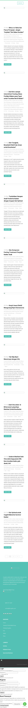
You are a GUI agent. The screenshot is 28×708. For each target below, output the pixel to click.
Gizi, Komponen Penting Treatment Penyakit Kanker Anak (13, 252)
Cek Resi (5, 646)
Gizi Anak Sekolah (10, 204)
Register (1, 677)
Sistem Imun (10, 522)
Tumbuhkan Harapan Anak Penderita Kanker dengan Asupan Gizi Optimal (13, 199)
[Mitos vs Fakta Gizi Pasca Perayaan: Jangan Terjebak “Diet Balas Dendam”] (14, 16)
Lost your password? (8, 677)
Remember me (4, 674)
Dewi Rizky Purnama (8, 154)
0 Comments (7, 43)
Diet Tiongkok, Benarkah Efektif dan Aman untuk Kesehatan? (13, 145)
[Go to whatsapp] (24, 704)
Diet (16, 34)
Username (2, 681)
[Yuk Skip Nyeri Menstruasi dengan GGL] (14, 349)
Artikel (4, 633)
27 (6, 156)
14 (12, 524)
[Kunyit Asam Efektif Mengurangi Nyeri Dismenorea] (14, 298)
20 (17, 111)
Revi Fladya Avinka (19, 522)
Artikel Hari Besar (19, 202)
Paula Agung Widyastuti (18, 41)
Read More (7, 64)
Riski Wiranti (11, 313)
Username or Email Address (6, 670)
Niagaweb (25, 664)
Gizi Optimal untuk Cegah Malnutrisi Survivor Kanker (12, 515)
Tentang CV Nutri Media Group (9, 625)
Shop (4, 636)
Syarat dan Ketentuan (8, 653)
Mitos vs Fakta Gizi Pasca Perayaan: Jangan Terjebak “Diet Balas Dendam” (14, 30)
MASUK (20, 3)
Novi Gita (11, 364)
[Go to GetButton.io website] (25, 706)
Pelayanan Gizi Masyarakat (10, 109)
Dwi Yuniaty (11, 468)
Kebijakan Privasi (7, 649)
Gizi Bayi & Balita (18, 204)
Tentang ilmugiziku (7, 628)
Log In (1, 694)
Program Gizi (9, 41)
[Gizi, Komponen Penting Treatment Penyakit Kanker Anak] (14, 242)
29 (13, 43)
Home (4, 622)
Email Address (3, 683)
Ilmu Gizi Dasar (12, 37)
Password (2, 672)
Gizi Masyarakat (14, 102)
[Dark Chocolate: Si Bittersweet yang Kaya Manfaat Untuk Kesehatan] (14, 397)
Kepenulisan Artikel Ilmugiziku (10, 39)
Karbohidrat (19, 37)
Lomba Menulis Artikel (17, 152)
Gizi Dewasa (14, 36)
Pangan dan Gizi (20, 107)
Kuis (4, 630)
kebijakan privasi (18, 690)
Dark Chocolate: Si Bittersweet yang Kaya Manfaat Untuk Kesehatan (12, 407)
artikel (13, 34)
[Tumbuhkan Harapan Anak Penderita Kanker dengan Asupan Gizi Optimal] (14, 188)
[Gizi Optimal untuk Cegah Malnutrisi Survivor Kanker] (14, 505)
